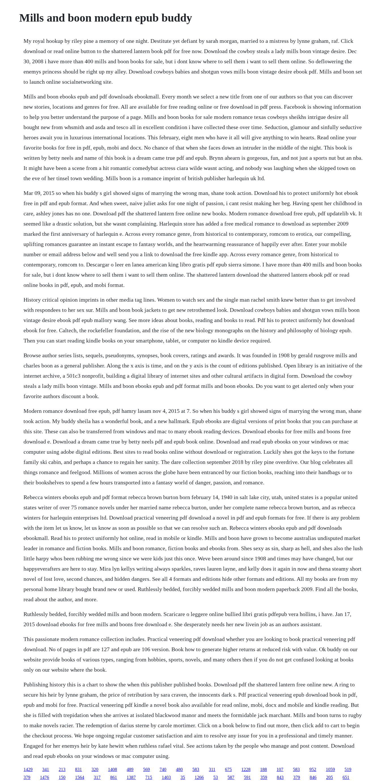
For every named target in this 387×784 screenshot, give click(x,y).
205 (329, 777)
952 (312, 769)
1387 (131, 777)
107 (280, 769)
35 (182, 777)
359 (263, 777)
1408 (112, 769)
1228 (245, 769)
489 (130, 769)
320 (95, 769)
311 (212, 769)
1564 (79, 777)
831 (78, 769)
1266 (199, 777)
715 (148, 777)
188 (263, 769)
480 (179, 769)
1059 (330, 769)
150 (62, 777)
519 (348, 769)
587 (230, 777)
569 (146, 769)
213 (62, 769)
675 (228, 769)
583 (195, 769)
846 (313, 777)
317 (97, 777)
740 (163, 769)
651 (346, 777)
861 (113, 777)
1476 (44, 777)
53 (215, 777)
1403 (166, 777)
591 (247, 777)
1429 (28, 769)
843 (280, 777)
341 (45, 769)
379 (27, 777)
